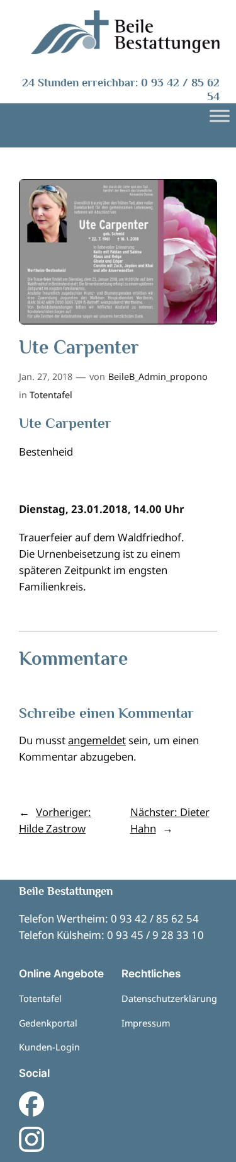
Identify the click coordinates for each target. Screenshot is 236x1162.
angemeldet (97, 740)
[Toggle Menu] (220, 116)
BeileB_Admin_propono (158, 377)
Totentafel (51, 395)
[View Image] (125, 32)
